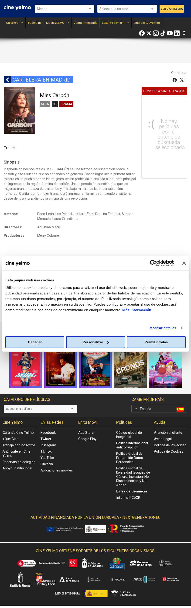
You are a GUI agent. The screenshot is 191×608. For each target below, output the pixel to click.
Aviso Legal (163, 439)
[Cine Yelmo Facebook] (141, 33)
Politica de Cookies (168, 451)
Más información (136, 310)
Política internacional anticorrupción (132, 445)
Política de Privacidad (170, 445)
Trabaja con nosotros (19, 445)
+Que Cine (34, 22)
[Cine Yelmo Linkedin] (176, 33)
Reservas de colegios (19, 462)
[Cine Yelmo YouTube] (169, 33)
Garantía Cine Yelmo (18, 432)
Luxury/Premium (113, 22)
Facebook (48, 432)
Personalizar (93, 342)
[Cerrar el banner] (184, 263)
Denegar (35, 342)
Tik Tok (46, 451)
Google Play (87, 439)
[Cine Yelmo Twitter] (148, 33)
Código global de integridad (129, 434)
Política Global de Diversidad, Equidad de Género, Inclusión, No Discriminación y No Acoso (133, 476)
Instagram (48, 445)
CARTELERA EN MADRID (42, 80)
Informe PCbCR (128, 497)
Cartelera (12, 22)
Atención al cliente (168, 432)
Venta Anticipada (85, 22)
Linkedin (47, 464)
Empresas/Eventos (147, 22)
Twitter (46, 439)
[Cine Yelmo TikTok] (162, 33)
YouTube (47, 458)
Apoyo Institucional (17, 468)
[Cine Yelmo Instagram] (155, 33)
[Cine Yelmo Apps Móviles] (183, 33)
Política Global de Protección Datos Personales (129, 457)
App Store (86, 432)
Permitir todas (156, 342)
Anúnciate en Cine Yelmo (16, 453)
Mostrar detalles (163, 328)
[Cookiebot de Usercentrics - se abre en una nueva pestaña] (153, 263)
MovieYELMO (55, 22)
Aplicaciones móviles (57, 470)
